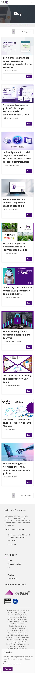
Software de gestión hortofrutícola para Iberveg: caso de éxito (15, 246)
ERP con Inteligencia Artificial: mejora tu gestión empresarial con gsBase (16, 468)
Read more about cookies (12, 664)
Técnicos (11, 575)
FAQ (9, 568)
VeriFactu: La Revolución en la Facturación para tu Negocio (17, 422)
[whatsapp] (20, 76)
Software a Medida (14, 564)
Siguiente (27, 32)
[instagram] (19, 549)
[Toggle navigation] (33, 2)
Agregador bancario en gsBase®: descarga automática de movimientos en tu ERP (16, 109)
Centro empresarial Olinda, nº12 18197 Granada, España (19, 536)
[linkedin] (17, 76)
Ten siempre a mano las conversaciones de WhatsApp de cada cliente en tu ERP (17, 62)
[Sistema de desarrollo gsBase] (17, 593)
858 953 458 (12, 544)
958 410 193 (12, 541)
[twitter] (12, 76)
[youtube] (15, 549)
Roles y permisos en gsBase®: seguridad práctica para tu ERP (14, 202)
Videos (10, 560)
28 (22, 32)
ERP (9, 571)
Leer (29, 76)
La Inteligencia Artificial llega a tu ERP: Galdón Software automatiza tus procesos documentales (17, 157)
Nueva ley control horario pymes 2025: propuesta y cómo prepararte (17, 290)
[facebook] (8, 76)
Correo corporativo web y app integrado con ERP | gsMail (17, 378)
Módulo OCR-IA (13, 579)
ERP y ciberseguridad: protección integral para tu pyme (16, 334)
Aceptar (8, 669)
